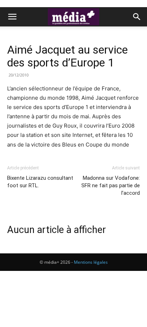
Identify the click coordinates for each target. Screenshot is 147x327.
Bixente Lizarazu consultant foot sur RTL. (40, 182)
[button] (12, 16)
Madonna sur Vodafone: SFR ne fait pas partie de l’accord (110, 185)
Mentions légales (91, 262)
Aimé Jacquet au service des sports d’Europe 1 (67, 56)
